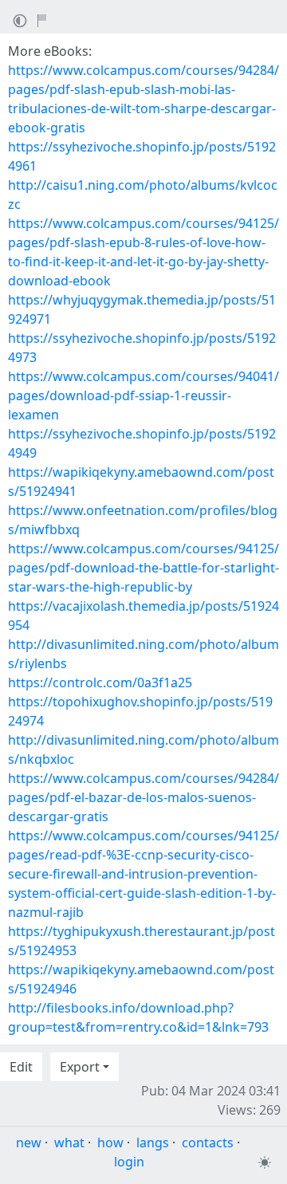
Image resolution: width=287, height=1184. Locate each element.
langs (152, 1142)
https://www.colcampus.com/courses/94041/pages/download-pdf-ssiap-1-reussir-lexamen (143, 395)
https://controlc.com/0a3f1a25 (100, 682)
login (129, 1161)
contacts (208, 1142)
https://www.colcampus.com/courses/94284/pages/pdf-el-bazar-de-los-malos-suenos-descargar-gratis (143, 797)
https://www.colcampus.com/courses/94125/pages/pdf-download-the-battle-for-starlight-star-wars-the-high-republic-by (143, 568)
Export (80, 1067)
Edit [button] (21, 1067)
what (69, 1142)
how (110, 1142)
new (28, 1142)
